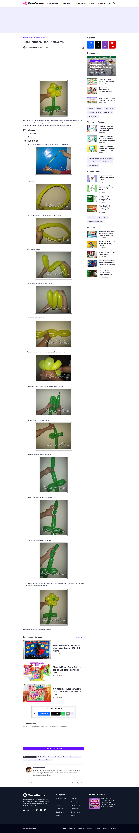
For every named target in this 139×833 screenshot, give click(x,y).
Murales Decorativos (95, 221)
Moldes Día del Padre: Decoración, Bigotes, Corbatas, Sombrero (106, 233)
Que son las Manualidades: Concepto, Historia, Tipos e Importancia (106, 90)
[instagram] (28, 810)
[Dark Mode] (109, 3)
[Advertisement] (69, 20)
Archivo (105, 828)
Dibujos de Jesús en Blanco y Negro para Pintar (106, 188)
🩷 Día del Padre (52, 3)
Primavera (49, 760)
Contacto (113, 828)
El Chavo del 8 (75, 808)
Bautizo (91, 108)
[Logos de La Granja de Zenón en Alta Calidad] (92, 81)
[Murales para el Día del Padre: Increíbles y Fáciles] (92, 244)
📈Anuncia (101, 3)
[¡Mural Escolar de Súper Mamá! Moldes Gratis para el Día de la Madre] (37, 649)
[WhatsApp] (63, 714)
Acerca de (72, 828)
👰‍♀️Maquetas (66, 3)
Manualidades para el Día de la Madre (34, 760)
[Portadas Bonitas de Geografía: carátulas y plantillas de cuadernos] (92, 138)
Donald (58, 805)
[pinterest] (45, 810)
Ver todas (79, 637)
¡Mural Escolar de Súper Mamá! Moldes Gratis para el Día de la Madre (67, 648)
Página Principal (28, 37)
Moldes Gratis (103, 218)
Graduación (108, 112)
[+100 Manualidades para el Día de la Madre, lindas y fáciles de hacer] (37, 693)
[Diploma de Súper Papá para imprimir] (92, 254)
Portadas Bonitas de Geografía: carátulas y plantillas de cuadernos (107, 138)
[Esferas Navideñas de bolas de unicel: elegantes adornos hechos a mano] (92, 273)
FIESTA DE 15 (109, 108)
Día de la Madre (40, 37)
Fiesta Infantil (52, 757)
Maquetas (92, 218)
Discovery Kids (75, 802)
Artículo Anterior (30, 783)
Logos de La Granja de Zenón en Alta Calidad (106, 80)
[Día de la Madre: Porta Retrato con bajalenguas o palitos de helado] (37, 671)
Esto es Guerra (75, 812)
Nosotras (97, 828)
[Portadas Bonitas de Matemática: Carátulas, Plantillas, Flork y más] (92, 148)
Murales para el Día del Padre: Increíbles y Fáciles (107, 244)
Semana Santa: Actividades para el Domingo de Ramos (105, 198)
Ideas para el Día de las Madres (71, 757)
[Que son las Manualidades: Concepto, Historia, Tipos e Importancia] (92, 90)
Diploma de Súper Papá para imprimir (107, 253)
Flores (59, 757)
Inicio (64, 828)
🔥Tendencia (80, 3)
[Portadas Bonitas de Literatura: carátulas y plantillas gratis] (92, 128)
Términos (89, 828)
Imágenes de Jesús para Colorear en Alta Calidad (106, 178)
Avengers (74, 798)
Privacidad (81, 828)
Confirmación (93, 116)
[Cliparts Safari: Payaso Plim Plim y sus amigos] (92, 100)
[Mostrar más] (72, 714)
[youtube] (24, 810)
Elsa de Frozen (60, 812)
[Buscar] (114, 3)
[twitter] (37, 810)
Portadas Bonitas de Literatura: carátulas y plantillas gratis (106, 128)
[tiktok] (33, 810)
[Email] (68, 714)
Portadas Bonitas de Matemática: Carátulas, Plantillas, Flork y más (107, 148)
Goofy (73, 815)
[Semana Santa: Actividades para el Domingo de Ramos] (92, 198)
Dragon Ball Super (76, 805)
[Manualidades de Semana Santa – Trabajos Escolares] (92, 208)
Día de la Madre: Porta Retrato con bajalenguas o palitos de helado (67, 670)
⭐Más (91, 3)
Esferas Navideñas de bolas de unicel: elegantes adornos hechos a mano (106, 273)
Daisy (57, 802)
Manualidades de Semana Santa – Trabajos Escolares (105, 208)
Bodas (99, 108)
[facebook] (41, 810)
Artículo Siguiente (77, 783)
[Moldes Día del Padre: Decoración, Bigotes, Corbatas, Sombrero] (92, 234)
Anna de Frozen (61, 798)
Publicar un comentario (54, 748)
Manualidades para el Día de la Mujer (100, 162)
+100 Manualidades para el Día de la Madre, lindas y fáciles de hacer (67, 691)
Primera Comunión (95, 112)
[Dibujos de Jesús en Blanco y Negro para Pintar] (92, 188)
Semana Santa (93, 165)
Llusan (35, 828)
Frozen (58, 815)
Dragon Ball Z (60, 808)
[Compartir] (82, 47)
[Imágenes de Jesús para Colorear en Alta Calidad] (92, 178)
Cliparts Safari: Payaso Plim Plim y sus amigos (107, 99)
